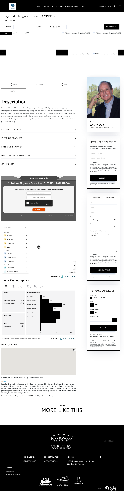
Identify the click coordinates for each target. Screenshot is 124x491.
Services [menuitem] (59, 6)
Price (91, 302)
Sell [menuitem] (53, 6)
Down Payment (95, 309)
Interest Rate (94, 317)
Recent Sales (99, 127)
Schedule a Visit (110, 197)
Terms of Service (94, 277)
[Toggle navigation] (120, 6)
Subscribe (103, 178)
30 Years (94, 297)
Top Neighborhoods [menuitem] (71, 6)
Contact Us (96, 197)
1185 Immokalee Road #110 (80, 463)
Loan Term (93, 295)
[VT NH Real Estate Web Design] (110, 488)
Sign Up (101, 6)
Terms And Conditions (13, 475)
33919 (31, 396)
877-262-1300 (51, 461)
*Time (91, 224)
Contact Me (107, 127)
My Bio (112, 127)
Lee (20, 396)
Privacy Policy (93, 171)
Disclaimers (10, 471)
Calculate (103, 328)
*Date (91, 217)
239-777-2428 (114, 6)
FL (16, 396)
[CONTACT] (111, 26)
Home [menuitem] (39, 6)
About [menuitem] (83, 6)
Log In (109, 6)
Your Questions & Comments (98, 231)
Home (3, 396)
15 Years (103, 297)
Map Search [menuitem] (46, 6)
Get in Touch (109, 441)
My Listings (92, 127)
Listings (10, 396)
